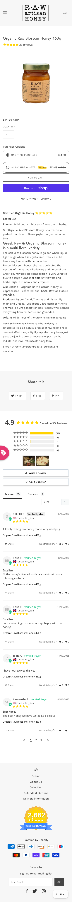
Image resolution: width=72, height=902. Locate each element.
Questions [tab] (33, 494)
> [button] (48, 740)
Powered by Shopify (36, 840)
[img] (26, 891)
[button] (61, 543)
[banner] (35, 12)
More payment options (36, 198)
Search (36, 776)
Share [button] (10, 543)
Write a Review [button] (37, 473)
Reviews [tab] (9, 494)
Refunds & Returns (36, 793)
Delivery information (36, 798)
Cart (66, 12)
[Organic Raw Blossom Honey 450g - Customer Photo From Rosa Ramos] (29, 461)
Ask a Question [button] (37, 481)
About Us (36, 781)
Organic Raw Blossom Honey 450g (22, 535)
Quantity (8, 126)
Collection (36, 787)
